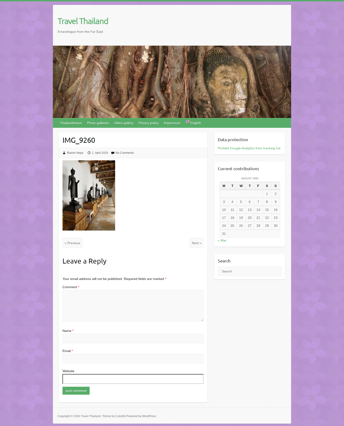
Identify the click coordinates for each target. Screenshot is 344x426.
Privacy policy (149, 123)
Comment (70, 287)
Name (67, 331)
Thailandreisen (71, 123)
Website (68, 371)
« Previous (72, 243)
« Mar (222, 240)
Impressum (172, 123)
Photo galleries (98, 123)
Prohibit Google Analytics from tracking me (249, 148)
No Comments (125, 152)
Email (67, 351)
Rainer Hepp (75, 152)
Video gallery (123, 123)
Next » (196, 243)
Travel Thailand (83, 21)
